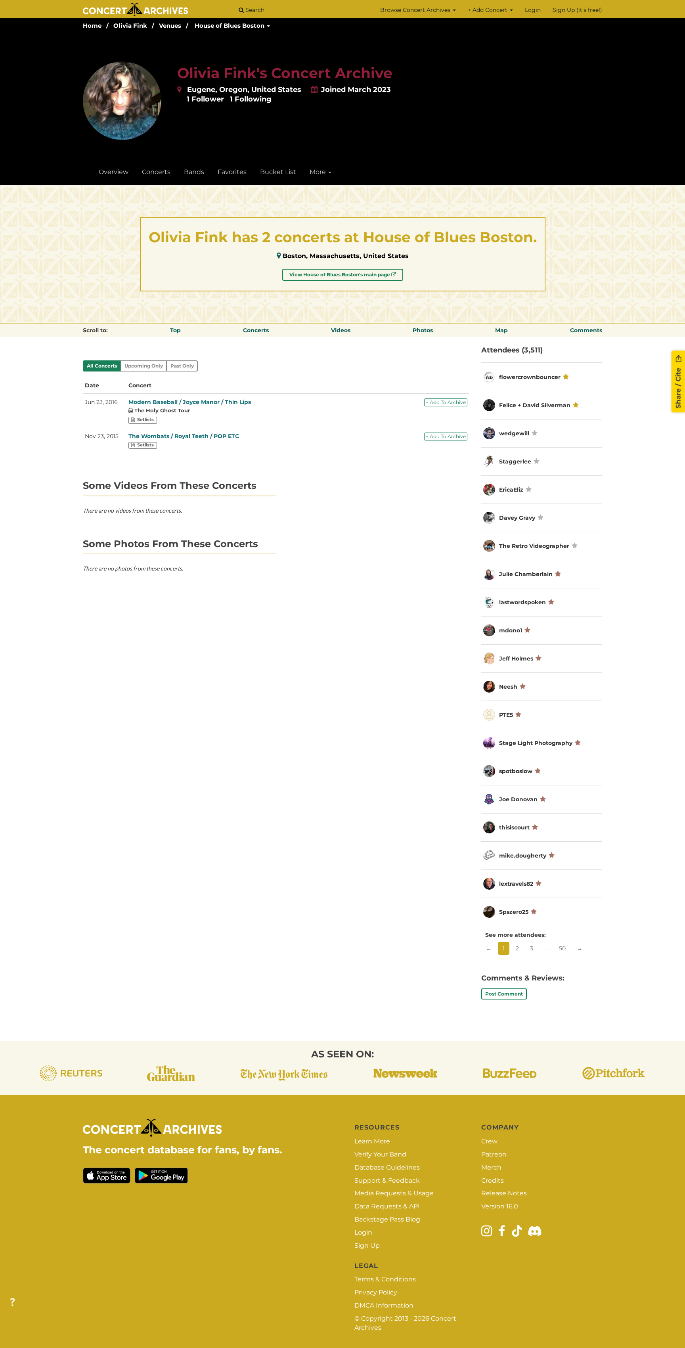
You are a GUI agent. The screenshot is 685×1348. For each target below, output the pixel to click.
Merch (491, 1167)
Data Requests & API (387, 1206)
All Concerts (102, 366)
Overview (113, 172)
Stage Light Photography (535, 743)
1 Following (251, 99)
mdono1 (510, 630)
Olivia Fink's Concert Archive (284, 73)
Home (92, 25)
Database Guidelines (387, 1167)
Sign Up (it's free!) (577, 9)
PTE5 (506, 714)
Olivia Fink (130, 25)
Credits (492, 1180)
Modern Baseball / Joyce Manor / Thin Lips (189, 402)
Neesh (508, 686)
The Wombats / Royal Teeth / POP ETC (183, 436)
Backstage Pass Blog (387, 1219)
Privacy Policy (375, 1292)
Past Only (182, 366)
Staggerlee (515, 461)
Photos (423, 330)
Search (254, 9)
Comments (586, 330)
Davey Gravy (517, 517)
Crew (489, 1141)
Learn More (372, 1141)
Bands (194, 172)
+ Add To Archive (446, 402)
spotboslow (515, 771)
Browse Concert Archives (416, 9)
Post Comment (504, 994)
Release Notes (504, 1193)
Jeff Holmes (516, 658)
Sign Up (367, 1245)
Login (533, 9)
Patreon (494, 1154)
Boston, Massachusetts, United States (346, 256)
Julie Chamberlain (526, 574)
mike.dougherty (522, 855)
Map (501, 330)
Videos (340, 330)
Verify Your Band (380, 1154)
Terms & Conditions (385, 1279)
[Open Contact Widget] (12, 1302)
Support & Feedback (387, 1180)
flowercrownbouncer (530, 377)
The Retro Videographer (534, 546)
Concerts (156, 172)
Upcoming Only (143, 366)
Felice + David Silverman (534, 405)
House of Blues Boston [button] (230, 25)
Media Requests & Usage (394, 1193)
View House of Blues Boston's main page (340, 275)
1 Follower (205, 99)
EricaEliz (511, 489)
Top (175, 330)
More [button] (318, 172)
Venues (170, 25)
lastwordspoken (522, 602)
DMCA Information (383, 1305)
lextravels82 (516, 883)
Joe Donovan (518, 799)
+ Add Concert (488, 9)
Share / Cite (678, 387)
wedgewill (514, 433)
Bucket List (278, 172)
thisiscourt (514, 827)
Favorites (232, 172)
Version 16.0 (499, 1206)
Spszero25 (513, 911)
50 (562, 948)
